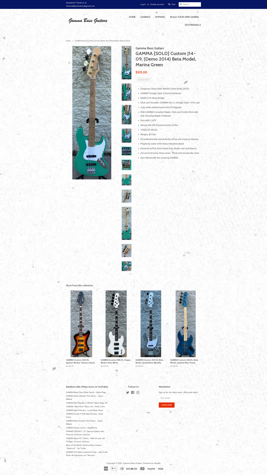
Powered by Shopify (152, 463)
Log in (143, 4)
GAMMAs (145, 17)
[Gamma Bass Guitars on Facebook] (132, 393)
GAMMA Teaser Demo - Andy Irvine (81, 428)
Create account (157, 4)
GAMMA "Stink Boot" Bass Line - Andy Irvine (85, 407)
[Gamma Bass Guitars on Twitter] (127, 393)
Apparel (160, 17)
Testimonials (193, 25)
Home (132, 17)
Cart (173, 4)
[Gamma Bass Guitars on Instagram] (137, 393)
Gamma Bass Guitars (132, 463)
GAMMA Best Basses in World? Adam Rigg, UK (86, 403)
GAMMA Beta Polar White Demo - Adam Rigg (86, 392)
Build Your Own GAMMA (184, 17)
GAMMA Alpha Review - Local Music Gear (84, 410)
